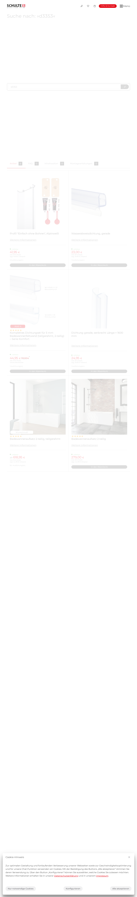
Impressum (102, 876)
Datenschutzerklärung (66, 876)
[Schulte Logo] (16, 6)
